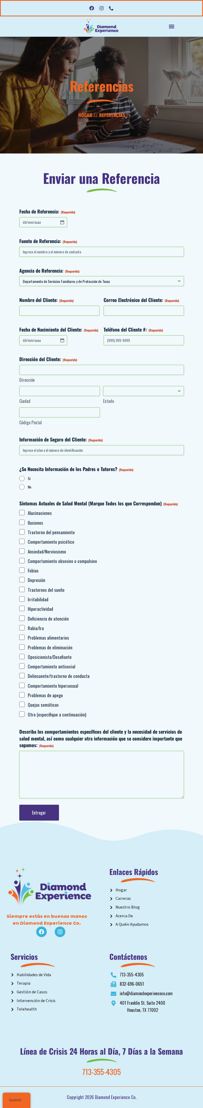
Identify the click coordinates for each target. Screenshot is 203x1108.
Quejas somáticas (43, 705)
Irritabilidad (38, 599)
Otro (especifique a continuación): (57, 714)
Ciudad (24, 401)
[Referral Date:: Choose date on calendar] (62, 222)
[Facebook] (91, 8)
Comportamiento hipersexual (53, 686)
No (29, 487)
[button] (171, 26)
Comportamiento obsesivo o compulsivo (62, 561)
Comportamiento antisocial (51, 666)
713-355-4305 (101, 1071)
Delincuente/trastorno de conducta (59, 676)
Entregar (39, 812)
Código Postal (30, 423)
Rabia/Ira (36, 628)
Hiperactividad (40, 609)
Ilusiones (35, 523)
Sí (29, 478)
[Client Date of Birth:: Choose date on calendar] (62, 340)
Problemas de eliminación (50, 647)
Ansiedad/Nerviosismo (47, 551)
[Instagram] (101, 8)
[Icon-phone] (111, 8)
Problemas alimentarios (48, 638)
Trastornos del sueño (46, 590)
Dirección (27, 380)
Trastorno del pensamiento (51, 532)
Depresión (36, 580)
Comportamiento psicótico (51, 542)
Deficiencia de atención (48, 619)
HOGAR (85, 114)
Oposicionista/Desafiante (50, 657)
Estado (108, 401)
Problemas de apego (45, 695)
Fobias (33, 570)
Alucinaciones (40, 513)
